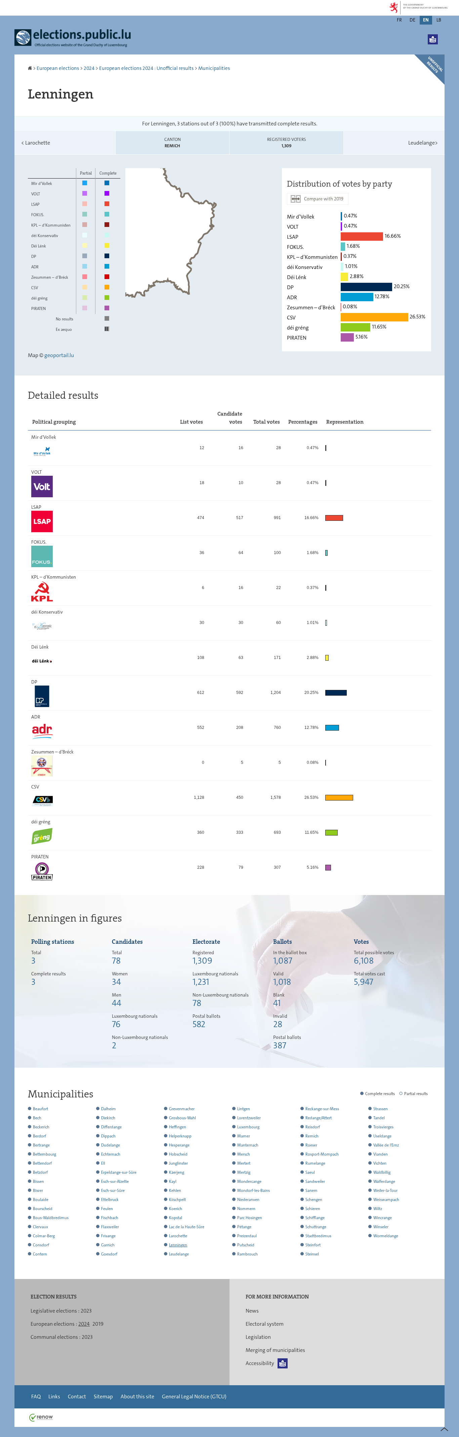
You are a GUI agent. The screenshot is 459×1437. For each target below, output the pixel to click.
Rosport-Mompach (322, 1154)
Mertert (243, 1163)
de (412, 20)
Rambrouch (247, 1254)
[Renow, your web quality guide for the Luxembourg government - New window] (41, 1417)
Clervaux (40, 1227)
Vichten (379, 1163)
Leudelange (423, 142)
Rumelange (315, 1163)
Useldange (382, 1136)
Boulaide (40, 1199)
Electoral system (265, 1323)
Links (54, 1396)
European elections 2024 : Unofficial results (146, 68)
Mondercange (249, 1181)
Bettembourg (44, 1154)
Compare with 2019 (323, 199)
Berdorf (39, 1136)
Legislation (258, 1337)
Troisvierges (383, 1127)
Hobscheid (178, 1154)
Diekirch (108, 1118)
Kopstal (175, 1217)
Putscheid (245, 1245)
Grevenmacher (182, 1109)
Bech (37, 1118)
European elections (58, 68)
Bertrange (41, 1145)
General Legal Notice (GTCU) (194, 1396)
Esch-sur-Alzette (115, 1181)
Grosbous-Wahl (182, 1118)
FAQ (36, 1396)
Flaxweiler (110, 1227)
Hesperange (179, 1145)
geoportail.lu (59, 355)
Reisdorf (312, 1127)
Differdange (111, 1127)
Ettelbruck (110, 1199)
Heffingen (177, 1127)
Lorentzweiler (249, 1118)
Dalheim (108, 1109)
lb (438, 20)
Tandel (379, 1118)
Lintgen (243, 1109)
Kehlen (175, 1190)
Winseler (380, 1227)
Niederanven (248, 1199)
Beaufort (40, 1109)
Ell (103, 1163)
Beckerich (41, 1127)
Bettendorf (42, 1163)
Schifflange (315, 1217)
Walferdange (384, 1181)
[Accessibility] (433, 39)
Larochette (35, 142)
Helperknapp (180, 1136)
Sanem (311, 1190)
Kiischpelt (177, 1199)
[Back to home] (30, 68)
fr (399, 20)
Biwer (38, 1190)
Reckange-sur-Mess (322, 1109)
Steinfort (313, 1245)
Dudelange (110, 1145)
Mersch (243, 1154)
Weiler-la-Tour (385, 1190)
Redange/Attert (318, 1118)
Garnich (108, 1245)
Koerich (175, 1208)
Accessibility (260, 1363)
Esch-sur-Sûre (113, 1190)
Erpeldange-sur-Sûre (118, 1172)
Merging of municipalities (275, 1350)
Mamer (243, 1136)
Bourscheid (42, 1208)
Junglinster (178, 1163)
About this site (137, 1396)
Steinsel (312, 1254)
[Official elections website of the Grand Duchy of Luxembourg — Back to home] (74, 38)
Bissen (38, 1181)
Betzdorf (40, 1172)
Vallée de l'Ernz (386, 1145)
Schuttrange (315, 1227)
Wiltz (377, 1208)
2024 (89, 68)
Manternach (247, 1145)
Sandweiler (315, 1181)
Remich (312, 1136)
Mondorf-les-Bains (253, 1190)
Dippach (108, 1136)
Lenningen (178, 1245)
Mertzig (243, 1172)
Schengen (313, 1199)
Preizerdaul (247, 1236)
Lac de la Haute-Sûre (186, 1227)
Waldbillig (381, 1172)
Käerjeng (176, 1172)
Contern (40, 1254)
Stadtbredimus (318, 1236)
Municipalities (214, 68)
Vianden (380, 1154)
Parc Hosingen (249, 1217)
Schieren (312, 1208)
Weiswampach (386, 1199)
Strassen (380, 1109)
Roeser (311, 1145)
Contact (77, 1396)
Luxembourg (248, 1127)
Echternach (110, 1154)
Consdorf (41, 1245)
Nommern (246, 1208)
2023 (86, 1310)
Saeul (310, 1172)
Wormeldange (385, 1236)
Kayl (172, 1181)
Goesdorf (109, 1254)
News (252, 1310)
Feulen (107, 1208)
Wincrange (382, 1217)
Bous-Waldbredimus (51, 1217)
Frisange (108, 1236)
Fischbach (109, 1217)
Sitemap (103, 1396)
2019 (97, 1323)
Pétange (244, 1227)
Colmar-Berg (44, 1236)
